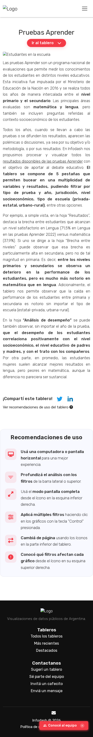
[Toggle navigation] (84, 8)
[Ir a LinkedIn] (46, 713)
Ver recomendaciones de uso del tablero (36, 407)
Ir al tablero (43, 43)
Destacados (46, 650)
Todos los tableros (46, 636)
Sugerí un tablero (46, 669)
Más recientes (46, 643)
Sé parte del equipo (46, 676)
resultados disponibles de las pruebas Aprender (43, 161)
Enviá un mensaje (46, 691)
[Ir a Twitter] (39, 713)
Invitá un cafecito (47, 683)
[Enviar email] (54, 713)
